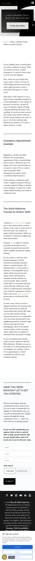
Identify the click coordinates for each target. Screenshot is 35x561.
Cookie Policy (23, 531)
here (19, 419)
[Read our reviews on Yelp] (30, 495)
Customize (17, 552)
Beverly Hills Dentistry (20, 502)
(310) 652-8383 (17, 26)
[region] (17, 546)
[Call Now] (4, 557)
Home (6, 42)
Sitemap (9, 528)
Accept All (17, 547)
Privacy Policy (11, 531)
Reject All (17, 557)
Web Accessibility (21, 528)
